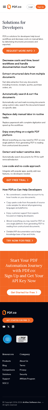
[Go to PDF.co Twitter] (8, 326)
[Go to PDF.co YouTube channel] (3, 326)
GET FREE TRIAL (16, 180)
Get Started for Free (23, 292)
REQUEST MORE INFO (19, 50)
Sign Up (41, 7)
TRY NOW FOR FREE (18, 240)
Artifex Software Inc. (32, 402)
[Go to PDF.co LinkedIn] (13, 326)
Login (31, 7)
